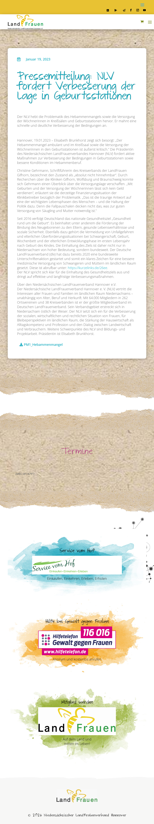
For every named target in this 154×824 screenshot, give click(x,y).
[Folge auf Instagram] (137, 10)
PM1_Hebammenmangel (43, 344)
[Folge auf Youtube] (144, 10)
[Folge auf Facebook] (131, 10)
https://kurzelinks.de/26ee (87, 267)
